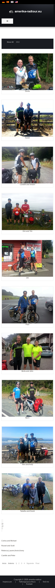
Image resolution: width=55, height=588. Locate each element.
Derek (27, 57)
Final (37, 563)
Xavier (27, 104)
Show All (10, 42)
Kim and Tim (27, 197)
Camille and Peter (8, 556)
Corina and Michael (8, 541)
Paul (27, 290)
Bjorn (27, 384)
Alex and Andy (27, 430)
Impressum (7, 582)
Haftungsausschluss (27, 582)
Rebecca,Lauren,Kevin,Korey (12, 551)
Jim (27, 244)
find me (46, 582)
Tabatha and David (27, 477)
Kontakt (29, 584)
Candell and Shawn (27, 150)
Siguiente (30, 563)
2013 (17, 42)
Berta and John (27, 337)
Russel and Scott (7, 546)
